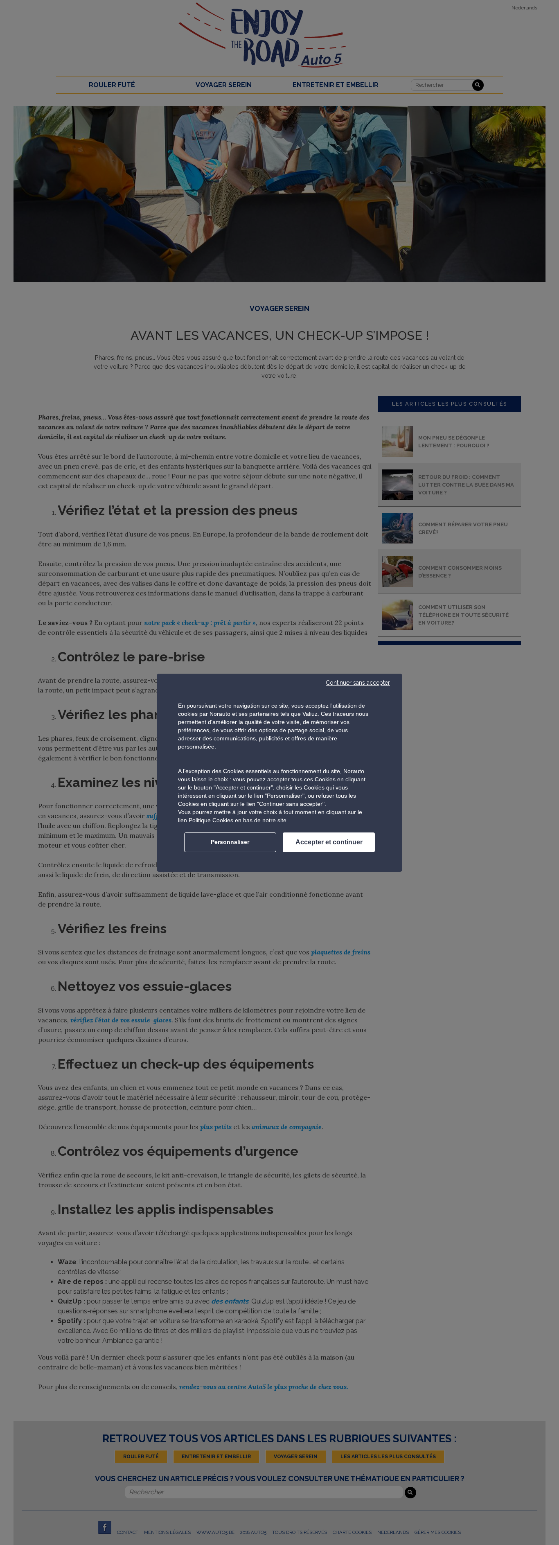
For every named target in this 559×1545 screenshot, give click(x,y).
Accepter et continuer (329, 842)
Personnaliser (230, 842)
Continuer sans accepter (358, 682)
